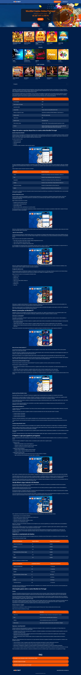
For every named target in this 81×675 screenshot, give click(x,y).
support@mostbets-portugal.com (63, 670)
